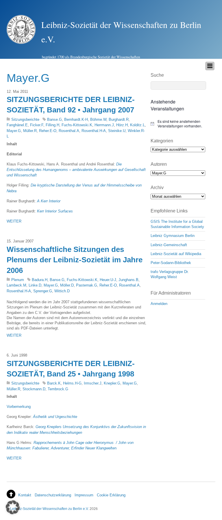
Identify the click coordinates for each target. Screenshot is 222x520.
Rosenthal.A (69, 131)
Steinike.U (116, 131)
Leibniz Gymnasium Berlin (173, 235)
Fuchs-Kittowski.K (77, 125)
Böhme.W (98, 119)
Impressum (84, 495)
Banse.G (54, 119)
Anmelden (159, 304)
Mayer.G (14, 131)
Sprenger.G (42, 291)
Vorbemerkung (19, 406)
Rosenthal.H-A (94, 131)
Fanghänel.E (17, 125)
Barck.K (54, 383)
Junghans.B (128, 280)
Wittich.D (62, 291)
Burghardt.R (119, 119)
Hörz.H (122, 125)
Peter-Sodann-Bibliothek (171, 263)
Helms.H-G (72, 383)
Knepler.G (112, 383)
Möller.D (67, 285)
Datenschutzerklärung (53, 495)
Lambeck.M (16, 285)
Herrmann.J (104, 125)
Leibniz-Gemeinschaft (169, 245)
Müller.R (30, 131)
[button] (12, 507)
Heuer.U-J (108, 280)
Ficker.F (36, 125)
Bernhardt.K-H (76, 119)
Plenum (17, 280)
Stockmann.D (34, 389)
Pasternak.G (86, 285)
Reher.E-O (47, 131)
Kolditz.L (137, 125)
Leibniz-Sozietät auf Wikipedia (176, 254)
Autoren (159, 164)
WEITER (14, 221)
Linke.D (35, 285)
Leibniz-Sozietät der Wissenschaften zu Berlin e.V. (49, 508)
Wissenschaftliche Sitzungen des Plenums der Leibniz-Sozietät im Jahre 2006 (75, 260)
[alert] (178, 124)
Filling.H (52, 125)
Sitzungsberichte (25, 119)
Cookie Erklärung (111, 495)
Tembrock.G (58, 389)
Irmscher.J (92, 383)
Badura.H (39, 280)
